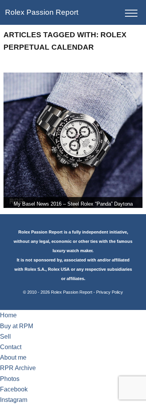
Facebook (14, 389)
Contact (10, 347)
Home (8, 315)
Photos (9, 379)
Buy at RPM (16, 326)
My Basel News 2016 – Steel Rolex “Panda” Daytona (73, 204)
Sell (5, 336)
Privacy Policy (109, 292)
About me (13, 357)
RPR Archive (18, 368)
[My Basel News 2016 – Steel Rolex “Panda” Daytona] (73, 140)
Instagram (13, 399)
